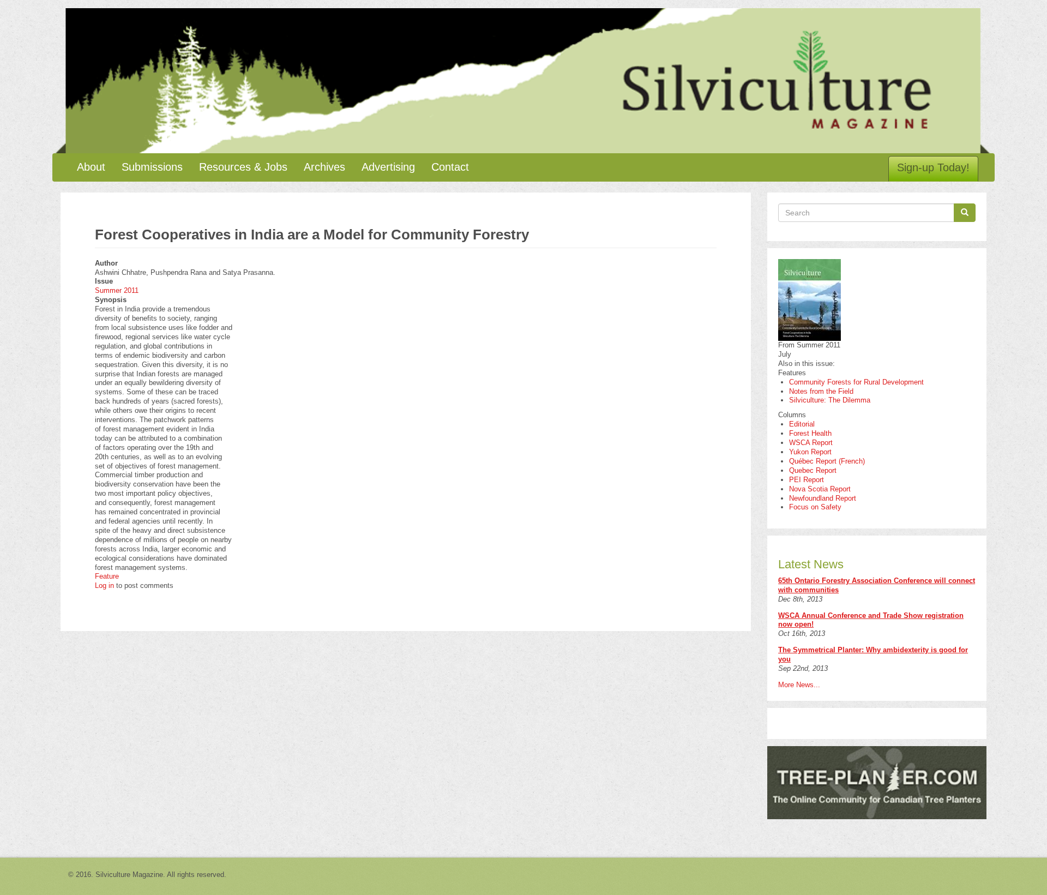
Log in (104, 585)
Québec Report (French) (827, 461)
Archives (324, 167)
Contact (450, 167)
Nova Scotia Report (820, 489)
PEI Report (806, 480)
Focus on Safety (815, 507)
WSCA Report (811, 443)
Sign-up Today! (933, 167)
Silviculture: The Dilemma (829, 400)
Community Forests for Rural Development (856, 382)
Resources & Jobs (243, 167)
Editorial (802, 424)
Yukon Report (810, 452)
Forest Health (810, 433)
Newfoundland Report (822, 498)
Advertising (388, 167)
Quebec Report (813, 470)
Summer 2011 (117, 290)
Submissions (152, 167)
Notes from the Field (821, 391)
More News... (799, 685)
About (91, 167)
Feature (107, 576)
